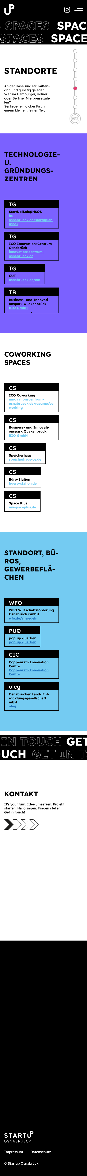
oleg (12, 706)
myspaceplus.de (22, 507)
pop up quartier (22, 642)
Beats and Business (75, 51)
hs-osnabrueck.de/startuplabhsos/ (31, 220)
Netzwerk (75, 69)
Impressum (13, 1152)
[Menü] (76, 9)
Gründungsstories (75, 106)
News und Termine (75, 79)
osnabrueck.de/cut (24, 280)
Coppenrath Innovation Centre (29, 672)
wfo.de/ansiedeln (23, 618)
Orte (75, 88)
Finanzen (75, 97)
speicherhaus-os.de (25, 459)
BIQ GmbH (18, 308)
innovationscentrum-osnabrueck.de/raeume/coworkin (31, 403)
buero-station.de (23, 483)
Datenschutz (40, 1152)
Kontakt (75, 60)
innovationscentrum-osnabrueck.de (26, 254)
